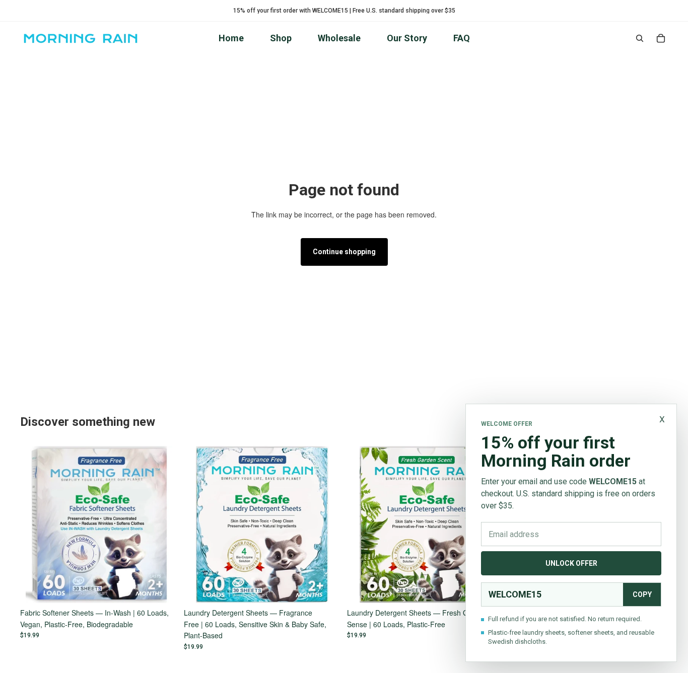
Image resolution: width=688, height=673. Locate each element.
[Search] (640, 38)
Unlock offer (571, 563)
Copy (642, 594)
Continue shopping (344, 252)
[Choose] (162, 588)
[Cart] (661, 38)
